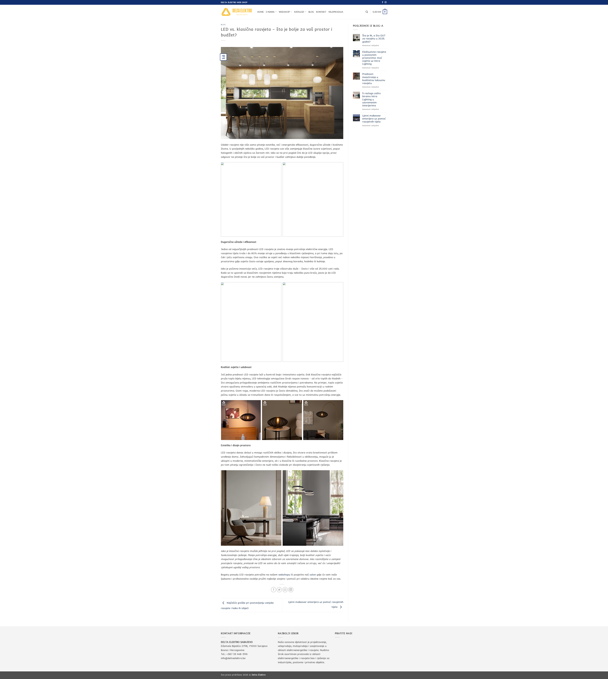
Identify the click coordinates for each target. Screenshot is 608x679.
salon (313, 574)
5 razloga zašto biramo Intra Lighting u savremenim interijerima (371, 99)
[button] (380, 11)
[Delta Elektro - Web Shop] (237, 11)
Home (260, 12)
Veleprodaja (335, 12)
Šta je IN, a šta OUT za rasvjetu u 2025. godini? (373, 38)
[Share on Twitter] (279, 589)
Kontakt (321, 12)
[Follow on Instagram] (385, 2)
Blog (311, 12)
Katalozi (299, 12)
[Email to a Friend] (285, 589)
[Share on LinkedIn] (290, 589)
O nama (270, 12)
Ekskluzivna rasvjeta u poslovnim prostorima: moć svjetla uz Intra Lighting (374, 58)
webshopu (284, 574)
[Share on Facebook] (273, 589)
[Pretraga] (367, 12)
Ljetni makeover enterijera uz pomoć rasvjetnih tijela (374, 118)
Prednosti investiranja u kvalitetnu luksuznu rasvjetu (373, 78)
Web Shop (284, 12)
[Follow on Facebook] (382, 2)
